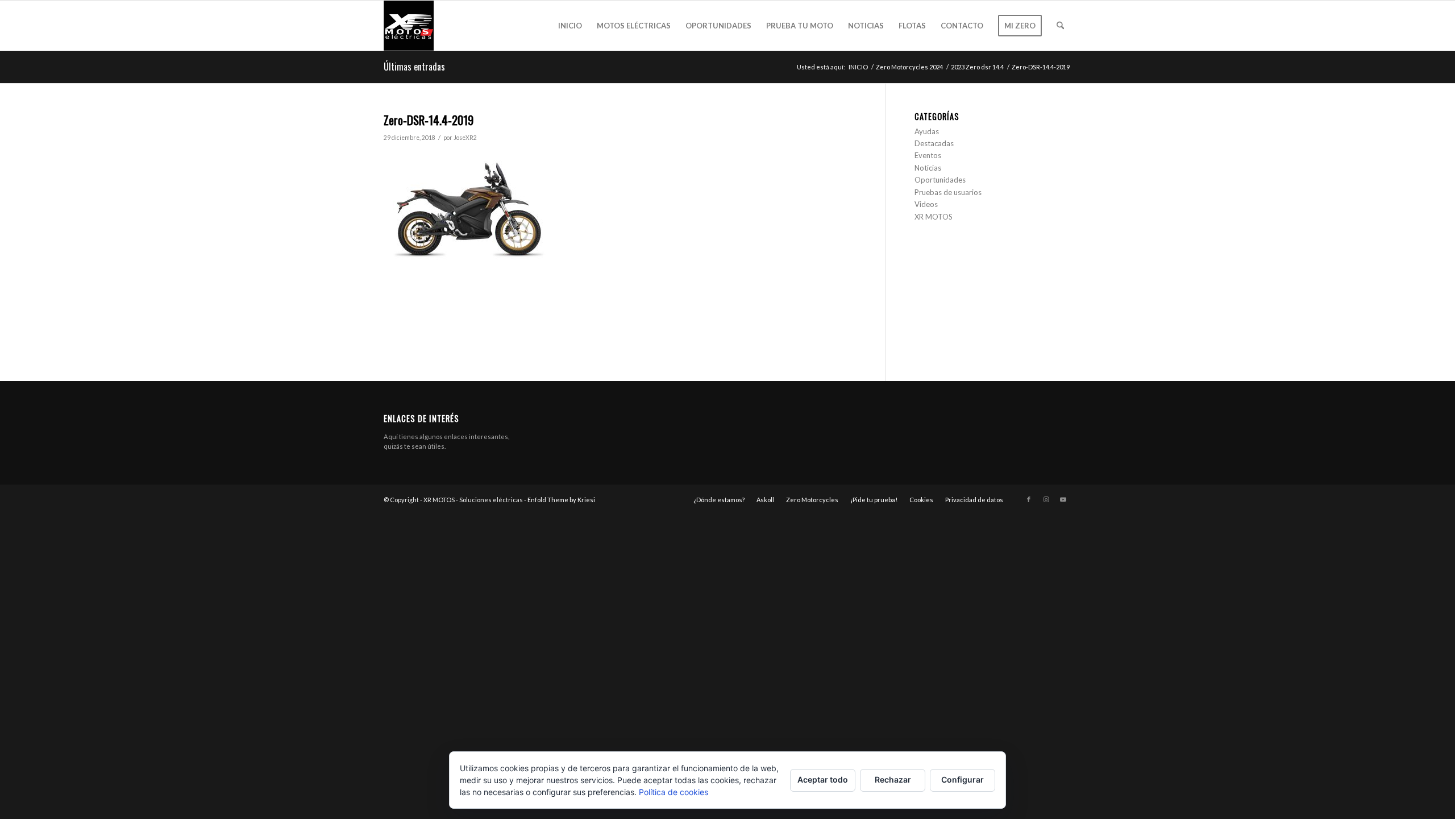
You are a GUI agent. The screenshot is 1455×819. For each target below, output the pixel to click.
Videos (926, 204)
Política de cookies (673, 792)
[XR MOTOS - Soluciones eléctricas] (409, 26)
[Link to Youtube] (1062, 499)
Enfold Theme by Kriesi (561, 499)
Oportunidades (940, 179)
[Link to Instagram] (1045, 499)
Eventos (927, 155)
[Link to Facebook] (1028, 499)
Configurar (962, 779)
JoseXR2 (465, 137)
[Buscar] (1060, 26)
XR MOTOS (933, 216)
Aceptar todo (822, 779)
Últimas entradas (414, 66)
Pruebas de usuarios (948, 192)
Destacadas (934, 143)
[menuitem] (570, 26)
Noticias (927, 167)
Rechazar (893, 779)
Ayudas (926, 131)
